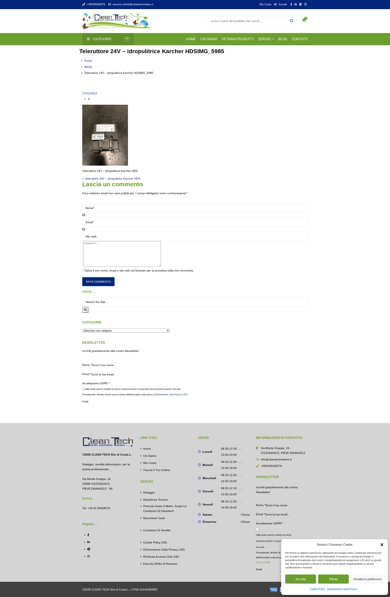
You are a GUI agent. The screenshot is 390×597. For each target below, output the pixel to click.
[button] (382, 545)
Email (86, 374)
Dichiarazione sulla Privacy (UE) (171, 394)
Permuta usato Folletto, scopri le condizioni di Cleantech (165, 508)
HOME (191, 39)
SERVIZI (264, 39)
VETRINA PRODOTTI (238, 39)
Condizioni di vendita (156, 530)
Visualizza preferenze (367, 579)
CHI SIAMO (208, 39)
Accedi (282, 4)
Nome (87, 364)
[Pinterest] (88, 549)
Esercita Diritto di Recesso (160, 563)
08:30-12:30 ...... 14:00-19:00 (231, 451)
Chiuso (245, 514)
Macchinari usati (154, 518)
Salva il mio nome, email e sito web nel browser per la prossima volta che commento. (139, 270)
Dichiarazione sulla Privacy (342, 588)
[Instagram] (88, 556)
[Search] (85, 310)
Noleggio (149, 492)
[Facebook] (88, 534)
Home (88, 60)
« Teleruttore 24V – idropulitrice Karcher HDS (111, 178)
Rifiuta (333, 579)
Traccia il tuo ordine (156, 470)
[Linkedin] (88, 542)
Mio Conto (265, 4)
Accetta (301, 579)
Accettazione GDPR (95, 383)
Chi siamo (149, 455)
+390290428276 (96, 4)
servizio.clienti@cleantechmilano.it (133, 4)
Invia (85, 401)
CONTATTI (300, 39)
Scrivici (87, 498)
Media (88, 66)
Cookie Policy (317, 588)
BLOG (282, 39)
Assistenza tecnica (155, 499)
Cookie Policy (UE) (155, 542)
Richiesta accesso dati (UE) (161, 556)
